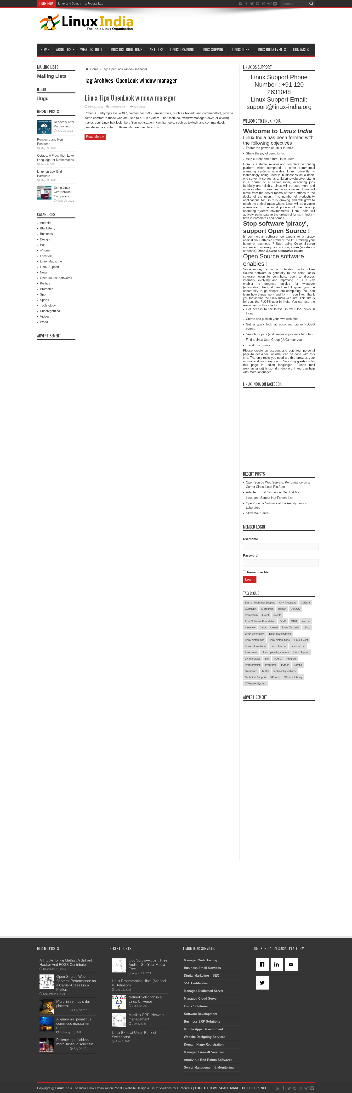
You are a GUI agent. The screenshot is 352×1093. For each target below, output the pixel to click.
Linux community (255, 633)
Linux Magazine (51, 261)
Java (263, 627)
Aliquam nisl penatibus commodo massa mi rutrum (73, 1023)
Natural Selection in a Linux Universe (145, 999)
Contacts (301, 49)
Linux (307, 627)
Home (44, 49)
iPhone (45, 250)
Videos (45, 316)
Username (250, 539)
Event (265, 615)
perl (267, 658)
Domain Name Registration (204, 1044)
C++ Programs (287, 602)
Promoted (46, 289)
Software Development (200, 1014)
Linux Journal (278, 646)
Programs (271, 664)
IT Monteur (184, 1088)
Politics (45, 283)
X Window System (255, 683)
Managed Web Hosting (200, 960)
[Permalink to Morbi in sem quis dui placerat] (47, 1012)
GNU (294, 621)
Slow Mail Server (257, 513)
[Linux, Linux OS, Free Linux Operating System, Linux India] (85, 27)
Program (291, 658)
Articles (156, 49)
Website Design (135, 1088)
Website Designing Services (204, 1037)
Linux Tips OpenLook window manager (130, 97)
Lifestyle (46, 256)
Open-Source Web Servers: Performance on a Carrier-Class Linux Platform (76, 982)
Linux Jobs (240, 49)
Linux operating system (275, 652)
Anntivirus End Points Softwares (208, 1060)
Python (285, 664)
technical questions (284, 671)
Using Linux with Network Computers (63, 192)
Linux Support (213, 49)
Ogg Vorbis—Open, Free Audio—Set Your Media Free (148, 964)
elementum (251, 615)
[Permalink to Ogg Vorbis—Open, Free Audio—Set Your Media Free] (119, 971)
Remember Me (257, 572)
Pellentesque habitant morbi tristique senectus (75, 1042)
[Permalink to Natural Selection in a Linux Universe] (119, 1008)
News (44, 272)
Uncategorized (50, 311)
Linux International (255, 646)
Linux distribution (254, 639)
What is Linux (91, 49)
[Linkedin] (278, 964)
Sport (43, 294)
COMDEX (250, 608)
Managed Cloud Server (201, 998)
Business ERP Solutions (202, 1021)
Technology (48, 305)
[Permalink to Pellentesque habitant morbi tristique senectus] (47, 1051)
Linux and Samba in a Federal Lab (80, 3)
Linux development (280, 633)
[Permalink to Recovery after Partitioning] (44, 133)
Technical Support (255, 677)
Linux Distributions (125, 49)
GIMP (283, 621)
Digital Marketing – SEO (201, 975)
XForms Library (293, 677)
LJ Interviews (253, 658)
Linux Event (301, 639)
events (277, 615)
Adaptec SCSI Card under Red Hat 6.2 (272, 492)
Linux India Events (271, 49)
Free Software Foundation (260, 621)
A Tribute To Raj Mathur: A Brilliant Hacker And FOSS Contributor (66, 962)
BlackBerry (47, 228)
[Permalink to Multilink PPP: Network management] (119, 1026)
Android (45, 223)
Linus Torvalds (290, 627)
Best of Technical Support (260, 602)
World (44, 322)
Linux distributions (279, 639)
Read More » (95, 136)
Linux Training (182, 49)
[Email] (292, 964)
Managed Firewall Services (204, 1052)
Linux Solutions (196, 1006)
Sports (44, 300)
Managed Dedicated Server (203, 991)
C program (267, 608)
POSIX (278, 658)
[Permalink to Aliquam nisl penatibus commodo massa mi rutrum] (47, 1030)
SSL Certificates (196, 983)
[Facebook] (263, 964)
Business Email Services (202, 968)
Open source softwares (56, 278)
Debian (282, 608)
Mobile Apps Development (203, 1029)
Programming (253, 664)
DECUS (295, 608)
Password (250, 555)
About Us (63, 49)
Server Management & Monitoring (209, 1067)
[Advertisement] (228, 27)
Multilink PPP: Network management (147, 1017)
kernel (274, 627)
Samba (298, 664)
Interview (250, 627)
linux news (251, 652)
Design (45, 239)
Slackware (251, 671)
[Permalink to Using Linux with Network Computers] (44, 199)
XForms (275, 677)
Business (46, 234)
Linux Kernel (298, 646)
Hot (42, 245)
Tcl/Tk (265, 671)
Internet (305, 621)
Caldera (305, 602)
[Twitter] (263, 983)
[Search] (311, 3)
